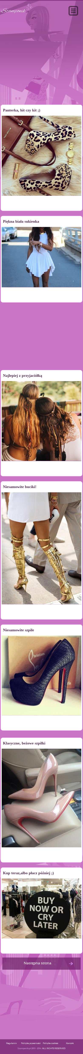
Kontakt (70, 1043)
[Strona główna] (17, 14)
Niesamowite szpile (18, 630)
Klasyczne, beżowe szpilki (24, 743)
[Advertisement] (41, 69)
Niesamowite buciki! (19, 487)
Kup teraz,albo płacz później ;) (28, 873)
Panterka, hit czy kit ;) (21, 110)
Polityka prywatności (31, 1043)
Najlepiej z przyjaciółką (22, 375)
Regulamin (11, 1043)
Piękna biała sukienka (21, 221)
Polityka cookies (50, 1043)
